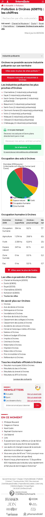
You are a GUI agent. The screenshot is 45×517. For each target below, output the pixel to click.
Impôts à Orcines (11, 338)
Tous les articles (18, 481)
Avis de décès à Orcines (14, 307)
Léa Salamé (9, 435)
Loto (6, 438)
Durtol (33, 23)
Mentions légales (17, 486)
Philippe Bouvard (11, 422)
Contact (9, 481)
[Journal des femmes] (11, 499)
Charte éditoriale (29, 479)
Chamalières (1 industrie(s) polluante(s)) (20, 92)
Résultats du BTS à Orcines (15, 375)
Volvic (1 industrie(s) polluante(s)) (17, 114)
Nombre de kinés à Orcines (15, 316)
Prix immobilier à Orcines (15, 354)
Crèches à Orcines (11, 342)
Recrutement (34, 481)
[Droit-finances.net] (33, 504)
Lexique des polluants (22, 379)
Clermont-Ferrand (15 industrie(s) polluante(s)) (23, 110)
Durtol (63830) (10, 283)
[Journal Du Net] (11, 504)
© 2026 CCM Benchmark (23, 488)
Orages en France (11, 425)
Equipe (20, 479)
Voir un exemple (34, 394)
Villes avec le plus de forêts (24, 270)
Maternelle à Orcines (13, 345)
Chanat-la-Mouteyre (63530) (16, 280)
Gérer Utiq (39, 484)
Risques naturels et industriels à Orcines (22, 79)
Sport (7, 397)
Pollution (20, 5)
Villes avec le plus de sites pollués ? (23, 71)
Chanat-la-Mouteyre (20, 23)
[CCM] (33, 499)
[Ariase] (11, 514)
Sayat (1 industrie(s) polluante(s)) (17, 95)
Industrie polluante (11, 56)
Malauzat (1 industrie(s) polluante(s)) (19, 117)
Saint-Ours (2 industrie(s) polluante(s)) (20, 107)
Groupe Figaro (29, 486)
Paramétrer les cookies (26, 484)
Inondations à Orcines (13, 313)
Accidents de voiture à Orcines (17, 326)
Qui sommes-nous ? (9, 479)
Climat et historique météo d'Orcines (19, 329)
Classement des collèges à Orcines (19, 320)
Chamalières (8, 26)
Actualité (9, 5)
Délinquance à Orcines (13, 310)
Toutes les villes (11, 296)
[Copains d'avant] (11, 509)
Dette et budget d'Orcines (15, 335)
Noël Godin (9, 428)
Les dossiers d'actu (13, 401)
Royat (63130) (9, 287)
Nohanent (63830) (11, 293)
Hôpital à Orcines (11, 348)
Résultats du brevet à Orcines (16, 371)
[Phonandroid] (33, 514)
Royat (41, 23)
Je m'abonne (21, 147)
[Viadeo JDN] (33, 509)
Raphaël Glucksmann (13, 431)
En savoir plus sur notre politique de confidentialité (21, 152)
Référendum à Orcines (13, 357)
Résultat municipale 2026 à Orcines (19, 365)
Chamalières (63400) (13, 290)
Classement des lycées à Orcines (18, 323)
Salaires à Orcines (11, 332)
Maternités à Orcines (13, 351)
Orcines (7, 304)
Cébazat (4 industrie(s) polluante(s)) (19, 120)
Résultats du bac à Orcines (15, 368)
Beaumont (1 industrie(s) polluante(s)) (20, 104)
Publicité (40, 479)
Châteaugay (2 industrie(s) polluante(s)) (20, 123)
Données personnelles (9, 484)
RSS (26, 481)
